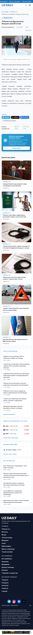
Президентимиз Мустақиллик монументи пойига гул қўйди (13, 407)
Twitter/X (16, 117)
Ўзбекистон (13, 11)
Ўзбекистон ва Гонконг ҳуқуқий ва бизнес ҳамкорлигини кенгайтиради (15, 392)
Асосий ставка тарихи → (10, 454)
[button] (26, 5)
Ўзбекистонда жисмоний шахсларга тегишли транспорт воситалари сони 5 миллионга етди (16, 475)
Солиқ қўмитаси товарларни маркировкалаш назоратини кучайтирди (12, 492)
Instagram (5, 583)
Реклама (5, 570)
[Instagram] (14, 601)
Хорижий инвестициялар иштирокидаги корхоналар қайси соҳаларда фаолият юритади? (16, 375)
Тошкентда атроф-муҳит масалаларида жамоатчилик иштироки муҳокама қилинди (16, 365)
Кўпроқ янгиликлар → (9, 414)
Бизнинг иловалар (8, 567)
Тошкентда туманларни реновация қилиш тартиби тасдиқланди (14, 399)
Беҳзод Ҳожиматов (8, 27)
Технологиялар (7, 537)
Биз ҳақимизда (7, 559)
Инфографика (6, 546)
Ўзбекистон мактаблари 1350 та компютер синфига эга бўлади (13, 357)
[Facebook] (19, 601)
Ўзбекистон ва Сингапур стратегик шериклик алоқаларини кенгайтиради (15, 384)
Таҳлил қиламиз (26, 1)
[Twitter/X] (24, 601)
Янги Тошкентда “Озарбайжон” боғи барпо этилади (15, 466)
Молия (4, 535)
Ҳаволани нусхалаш (10, 120)
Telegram (7, 117)
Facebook (25, 117)
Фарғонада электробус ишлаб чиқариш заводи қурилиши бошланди (16, 501)
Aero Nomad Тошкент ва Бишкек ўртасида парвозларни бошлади (14, 484)
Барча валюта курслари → (11, 437)
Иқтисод (5, 532)
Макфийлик (6, 564)
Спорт (4, 543)
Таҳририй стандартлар (10, 573)
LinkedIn (4, 591)
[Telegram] (9, 601)
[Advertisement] (16, 632)
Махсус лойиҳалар (14, 1)
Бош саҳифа (5, 11)
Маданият (5, 540)
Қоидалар (5, 561)
